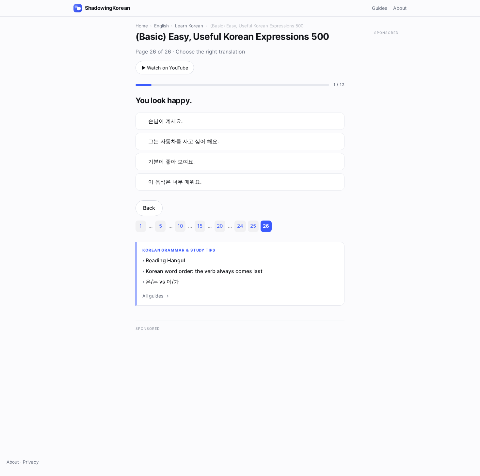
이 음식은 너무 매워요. (174, 181)
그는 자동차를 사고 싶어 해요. (183, 141)
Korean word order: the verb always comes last (204, 271)
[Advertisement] (240, 380)
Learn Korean (189, 25)
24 (240, 226)
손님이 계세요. (165, 121)
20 (220, 226)
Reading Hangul (165, 260)
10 (180, 226)
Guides (379, 8)
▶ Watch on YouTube (164, 67)
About (400, 8)
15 (199, 226)
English (161, 25)
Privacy (31, 462)
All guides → (155, 296)
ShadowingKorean (107, 8)
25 (253, 226)
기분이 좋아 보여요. (171, 161)
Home (142, 25)
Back (149, 208)
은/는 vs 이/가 (162, 281)
